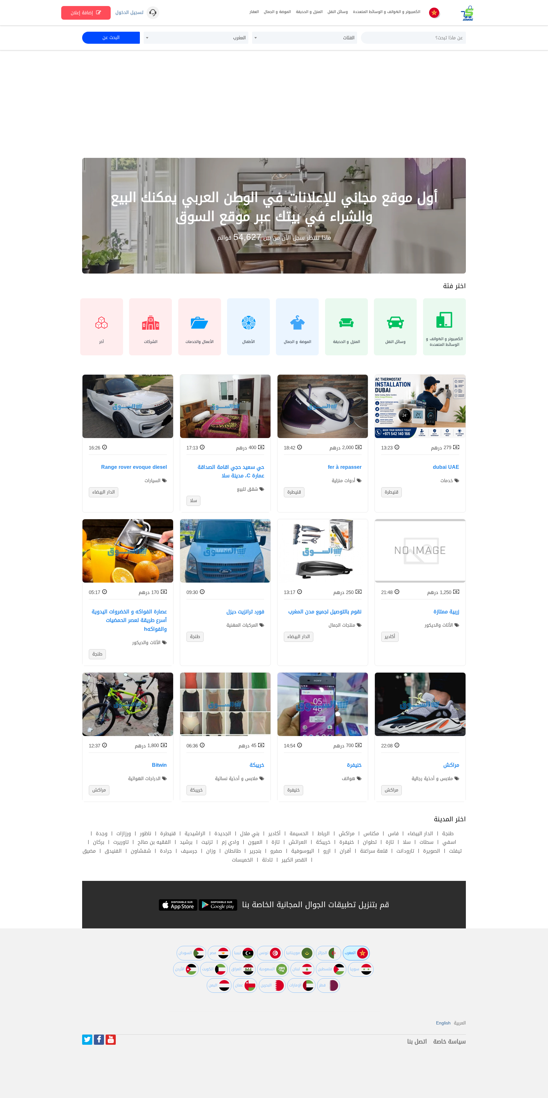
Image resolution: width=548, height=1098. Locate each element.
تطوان (370, 842)
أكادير (274, 833)
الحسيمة (299, 833)
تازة (390, 842)
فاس (393, 833)
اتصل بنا (417, 1041)
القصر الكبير (294, 860)
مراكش (347, 833)
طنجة (447, 833)
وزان (211, 851)
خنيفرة (346, 842)
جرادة (166, 851)
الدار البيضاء (420, 833)
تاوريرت (121, 842)
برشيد (186, 842)
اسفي (449, 842)
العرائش (298, 842)
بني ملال (249, 833)
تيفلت (455, 851)
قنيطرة (168, 833)
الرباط (323, 833)
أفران (345, 851)
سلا (407, 842)
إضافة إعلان (83, 13)
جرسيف (189, 851)
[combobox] (304, 38)
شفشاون (141, 851)
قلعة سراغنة (374, 851)
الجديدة (222, 833)
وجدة (102, 833)
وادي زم (230, 842)
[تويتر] (87, 1040)
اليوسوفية (302, 851)
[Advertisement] (274, 104)
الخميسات (242, 860)
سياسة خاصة (449, 1041)
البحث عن (111, 37)
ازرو (327, 851)
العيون (255, 842)
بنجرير (255, 851)
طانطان (233, 851)
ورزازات (123, 833)
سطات (427, 842)
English (443, 1023)
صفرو (276, 851)
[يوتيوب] (111, 1040)
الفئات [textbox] (349, 38)
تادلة (267, 860)
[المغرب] (434, 13)
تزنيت (207, 842)
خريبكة (323, 842)
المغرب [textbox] (239, 38)
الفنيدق (113, 851)
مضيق (89, 851)
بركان (98, 842)
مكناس (371, 833)
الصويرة (431, 851)
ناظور (145, 833)
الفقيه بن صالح (154, 842)
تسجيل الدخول (129, 13)
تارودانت (405, 851)
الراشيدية (195, 833)
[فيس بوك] (99, 1040)
